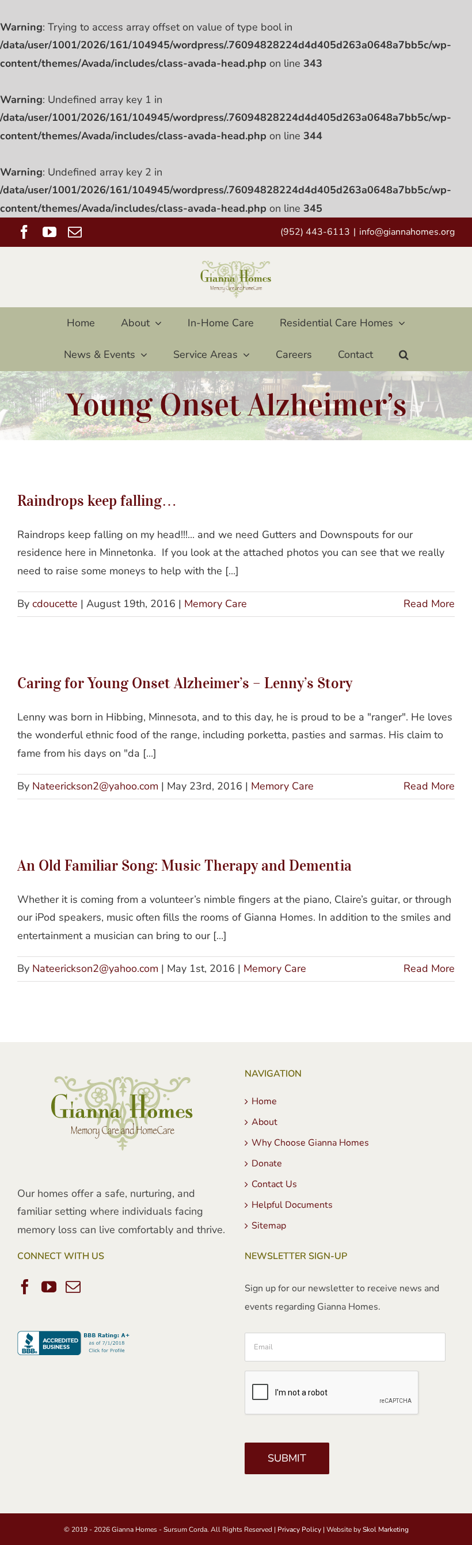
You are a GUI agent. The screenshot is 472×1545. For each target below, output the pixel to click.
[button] (403, 355)
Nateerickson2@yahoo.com (95, 786)
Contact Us (274, 1184)
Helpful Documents (292, 1205)
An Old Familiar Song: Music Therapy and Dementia (184, 865)
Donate (267, 1163)
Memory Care (215, 604)
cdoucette (55, 604)
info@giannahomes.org (407, 232)
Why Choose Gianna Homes (310, 1142)
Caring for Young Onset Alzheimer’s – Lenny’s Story (184, 682)
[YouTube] (48, 1286)
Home (264, 1101)
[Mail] (73, 1286)
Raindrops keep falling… (97, 500)
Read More (429, 604)
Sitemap (269, 1225)
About (264, 1122)
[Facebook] (24, 1286)
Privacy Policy (299, 1529)
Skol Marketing (386, 1529)
